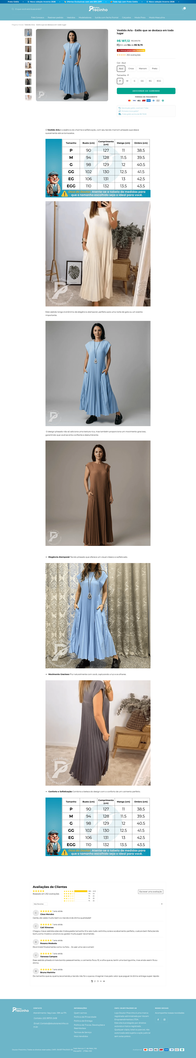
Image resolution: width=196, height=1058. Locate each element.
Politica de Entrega (83, 1021)
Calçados (126, 17)
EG (150, 81)
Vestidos (71, 17)
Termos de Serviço (83, 1032)
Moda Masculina (157, 17)
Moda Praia (140, 17)
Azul (121, 68)
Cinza (131, 68)
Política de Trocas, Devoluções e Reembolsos (89, 1026)
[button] (69, 891)
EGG (159, 81)
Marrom (143, 68)
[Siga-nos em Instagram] (164, 1020)
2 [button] (95, 981)
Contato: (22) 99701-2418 (45, 1018)
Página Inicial (17, 25)
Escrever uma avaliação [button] (150, 892)
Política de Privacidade (85, 1017)
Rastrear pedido (55, 17)
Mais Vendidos (81, 1036)
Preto (154, 68)
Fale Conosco (37, 17)
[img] (46, 911)
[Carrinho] (183, 9)
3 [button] (97, 981)
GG (142, 81)
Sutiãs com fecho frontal (106, 17)
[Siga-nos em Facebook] (158, 1020)
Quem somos (80, 1013)
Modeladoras (85, 17)
